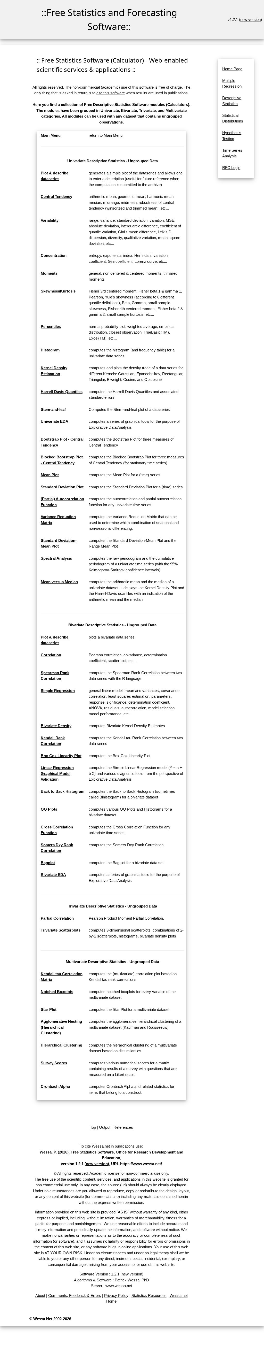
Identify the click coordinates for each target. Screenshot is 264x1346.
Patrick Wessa (127, 1280)
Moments (49, 273)
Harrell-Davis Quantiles (61, 391)
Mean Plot (50, 475)
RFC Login (231, 167)
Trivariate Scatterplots (60, 930)
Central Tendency (56, 196)
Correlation (51, 655)
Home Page (232, 69)
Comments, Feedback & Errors (74, 1295)
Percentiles (51, 326)
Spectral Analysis (56, 558)
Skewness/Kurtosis (58, 291)
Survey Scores (54, 1063)
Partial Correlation (57, 918)
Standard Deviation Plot (62, 487)
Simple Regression (58, 690)
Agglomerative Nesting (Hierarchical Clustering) (61, 1027)
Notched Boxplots (57, 991)
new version (250, 19)
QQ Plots (49, 809)
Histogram (50, 350)
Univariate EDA (54, 421)
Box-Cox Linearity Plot (61, 755)
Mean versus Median (59, 582)
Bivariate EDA (53, 874)
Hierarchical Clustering (61, 1045)
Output (104, 1127)
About (40, 1295)
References (123, 1127)
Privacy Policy (116, 1295)
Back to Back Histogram (62, 791)
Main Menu (51, 135)
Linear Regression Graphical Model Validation (57, 773)
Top (93, 1127)
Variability (50, 220)
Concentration (54, 255)
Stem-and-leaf (53, 409)
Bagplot (48, 862)
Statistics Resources (149, 1295)
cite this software (110, 93)
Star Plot (48, 1009)
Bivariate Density (56, 726)
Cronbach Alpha (55, 1086)
